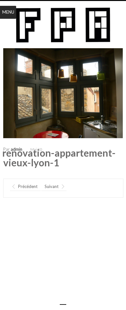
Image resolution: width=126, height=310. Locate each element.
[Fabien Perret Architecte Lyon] (63, 25)
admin (16, 149)
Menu (8, 12)
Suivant (51, 186)
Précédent (27, 186)
